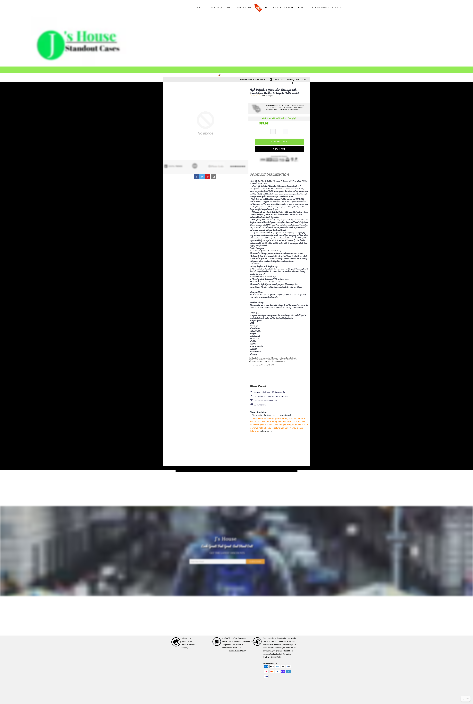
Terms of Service (187, 644)
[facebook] (196, 176)
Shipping (185, 647)
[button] (261, 95)
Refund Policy (186, 641)
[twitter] (202, 176)
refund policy (266, 431)
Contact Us (186, 638)
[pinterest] (207, 176)
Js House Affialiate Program (326, 8)
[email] (213, 176)
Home (200, 8)
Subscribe (255, 562)
